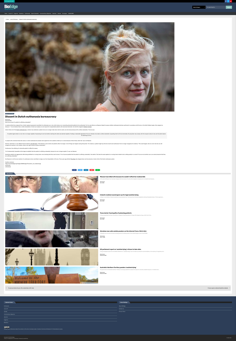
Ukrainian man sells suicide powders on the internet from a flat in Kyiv (123, 231)
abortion (54, 13)
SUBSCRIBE (71, 13)
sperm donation (35, 13)
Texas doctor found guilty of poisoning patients (116, 213)
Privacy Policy (122, 311)
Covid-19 (10, 13)
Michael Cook (7, 119)
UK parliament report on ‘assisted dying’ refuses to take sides (120, 249)
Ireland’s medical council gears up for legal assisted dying (119, 195)
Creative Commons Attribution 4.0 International (48, 329)
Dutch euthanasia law (21, 129)
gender (59, 13)
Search (229, 7)
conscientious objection (45, 13)
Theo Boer (73, 159)
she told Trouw (33, 143)
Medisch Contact (88, 126)
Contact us (121, 308)
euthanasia (27, 13)
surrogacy (64, 13)
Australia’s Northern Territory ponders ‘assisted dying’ (118, 267)
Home (6, 13)
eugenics (16, 13)
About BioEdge (122, 306)
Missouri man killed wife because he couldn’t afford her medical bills (123, 177)
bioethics (21, 13)
